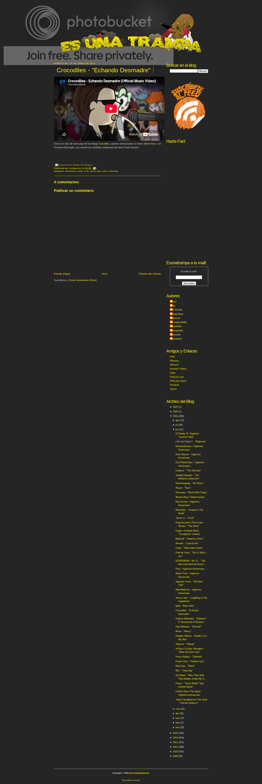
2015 (175, 416)
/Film (172, 356)
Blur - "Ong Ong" (184, 670)
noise (93, 171)
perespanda (177, 330)
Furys (174, 301)
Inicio (104, 273)
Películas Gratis (178, 381)
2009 (175, 756)
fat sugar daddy (179, 322)
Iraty (173, 305)
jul (177, 424)
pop (99, 171)
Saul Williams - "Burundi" (188, 626)
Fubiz (173, 373)
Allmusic (174, 364)
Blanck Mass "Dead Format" (190, 497)
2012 (175, 742)
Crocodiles (104, 143)
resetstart (176, 334)
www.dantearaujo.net (139, 773)
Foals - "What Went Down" (189, 548)
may (178, 708)
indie (80, 171)
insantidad (176, 326)
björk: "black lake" (185, 605)
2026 (175, 407)
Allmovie (174, 360)
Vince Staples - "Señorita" (189, 656)
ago (177, 420)
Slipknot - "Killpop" (185, 644)
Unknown (175, 318)
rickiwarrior (176, 338)
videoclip (113, 171)
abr (177, 713)
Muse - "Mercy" (184, 631)
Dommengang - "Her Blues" (190, 483)
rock (104, 171)
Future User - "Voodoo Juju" (190, 661)
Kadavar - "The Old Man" (188, 470)
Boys (154, 143)
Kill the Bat (176, 309)
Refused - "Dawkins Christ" (190, 538)
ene (177, 727)
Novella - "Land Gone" (187, 543)
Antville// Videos (178, 368)
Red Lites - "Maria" (185, 666)
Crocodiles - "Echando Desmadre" (104, 70)
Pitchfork (174, 385)
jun (177, 429)
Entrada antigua (62, 273)
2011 (175, 747)
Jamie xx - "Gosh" (185, 518)
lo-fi (86, 171)
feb (177, 722)
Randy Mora (177, 314)
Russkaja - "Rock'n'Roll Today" (191, 492)
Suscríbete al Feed (131, 780)
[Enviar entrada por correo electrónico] (94, 168)
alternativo (70, 171)
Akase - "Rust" (183, 487)
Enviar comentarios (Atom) (83, 280)
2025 (175, 411)
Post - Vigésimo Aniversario (190, 568)
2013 (175, 737)
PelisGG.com (177, 377)
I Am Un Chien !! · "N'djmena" (191, 441)
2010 (175, 751)
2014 (175, 733)
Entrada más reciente (150, 273)
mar (177, 718)
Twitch (173, 389)
